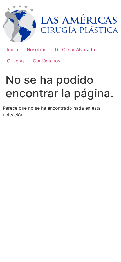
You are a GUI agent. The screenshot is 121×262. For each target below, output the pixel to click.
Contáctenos (46, 61)
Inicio (12, 49)
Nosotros (36, 49)
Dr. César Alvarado (75, 49)
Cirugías (15, 61)
